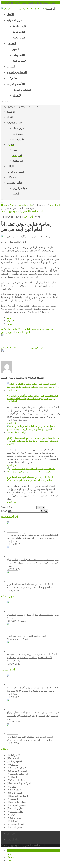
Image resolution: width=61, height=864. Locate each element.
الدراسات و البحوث (19, 773)
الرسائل (13, 777)
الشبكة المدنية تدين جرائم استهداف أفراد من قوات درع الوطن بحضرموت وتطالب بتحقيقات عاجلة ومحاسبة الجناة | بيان (32, 398)
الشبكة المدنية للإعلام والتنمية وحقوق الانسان (22, 211)
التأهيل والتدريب (18, 767)
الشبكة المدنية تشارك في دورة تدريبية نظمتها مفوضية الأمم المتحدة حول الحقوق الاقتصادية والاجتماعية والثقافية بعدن (32, 657)
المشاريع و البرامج (19, 795)
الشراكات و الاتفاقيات (21, 783)
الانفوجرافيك (16, 761)
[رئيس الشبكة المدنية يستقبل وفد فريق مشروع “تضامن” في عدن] (12, 611)
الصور (13, 786)
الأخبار (31, 216)
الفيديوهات (16, 789)
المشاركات (16, 792)
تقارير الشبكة (16, 808)
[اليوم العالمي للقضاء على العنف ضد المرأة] (12, 632)
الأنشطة (15, 758)
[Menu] (2, 199)
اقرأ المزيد (11, 423)
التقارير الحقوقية (19, 770)
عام (25, 216)
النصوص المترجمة (18, 805)
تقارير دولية (15, 814)
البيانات (14, 764)
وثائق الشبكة (16, 827)
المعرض (14, 799)
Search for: (7, 507)
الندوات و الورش (19, 802)
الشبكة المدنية (19, 780)
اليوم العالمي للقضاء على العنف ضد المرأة (26, 636)
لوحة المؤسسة (17, 824)
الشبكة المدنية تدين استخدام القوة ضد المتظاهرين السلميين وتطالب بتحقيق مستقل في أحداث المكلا (30, 478)
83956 (4, 510)
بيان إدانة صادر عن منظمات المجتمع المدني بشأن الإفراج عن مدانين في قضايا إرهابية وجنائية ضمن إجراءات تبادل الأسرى (33, 441)
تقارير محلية (15, 817)
